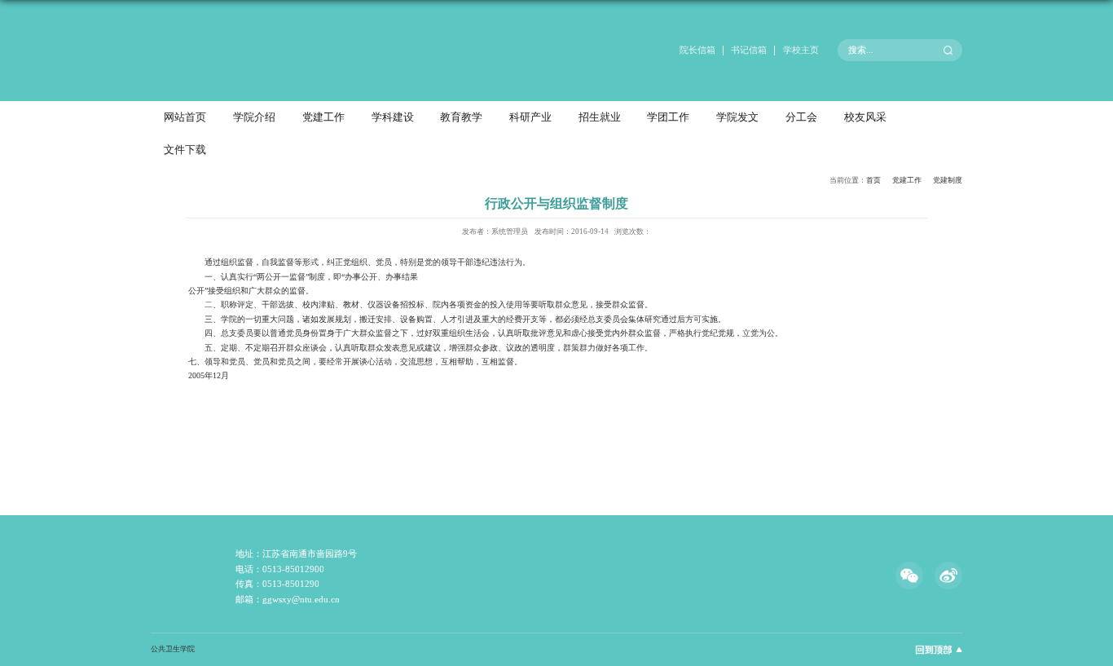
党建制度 (947, 180)
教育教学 (461, 117)
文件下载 (185, 150)
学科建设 (393, 117)
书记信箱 (749, 50)
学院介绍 (254, 117)
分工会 (801, 117)
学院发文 (737, 117)
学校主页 (801, 50)
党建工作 (323, 117)
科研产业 (530, 117)
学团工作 (668, 117)
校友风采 (865, 117)
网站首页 (185, 117)
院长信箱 (697, 50)
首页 (873, 180)
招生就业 (599, 117)
